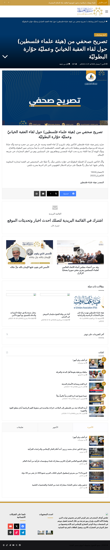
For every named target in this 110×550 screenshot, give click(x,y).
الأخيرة (90, 427)
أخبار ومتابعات (92, 21)
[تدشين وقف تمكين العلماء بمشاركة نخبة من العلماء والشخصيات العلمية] (96, 489)
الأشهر (55, 427)
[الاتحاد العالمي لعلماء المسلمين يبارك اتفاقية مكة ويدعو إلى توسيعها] (49, 533)
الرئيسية (102, 21)
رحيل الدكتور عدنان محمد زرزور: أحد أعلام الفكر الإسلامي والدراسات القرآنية (57, 449)
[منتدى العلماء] (89, 11)
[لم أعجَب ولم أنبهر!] (96, 364)
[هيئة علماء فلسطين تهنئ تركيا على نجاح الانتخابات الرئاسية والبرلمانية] (89, 301)
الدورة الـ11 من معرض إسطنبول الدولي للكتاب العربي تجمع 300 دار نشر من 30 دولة (54, 473)
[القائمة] (106, 12)
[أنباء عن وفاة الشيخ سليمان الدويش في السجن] (55, 302)
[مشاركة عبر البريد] (43, 193)
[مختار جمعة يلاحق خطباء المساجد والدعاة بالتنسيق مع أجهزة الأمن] (21, 301)
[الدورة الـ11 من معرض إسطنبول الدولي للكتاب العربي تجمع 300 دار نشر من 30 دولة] (96, 477)
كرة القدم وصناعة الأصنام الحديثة (74, 384)
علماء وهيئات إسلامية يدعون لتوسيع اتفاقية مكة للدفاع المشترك (72, 3)
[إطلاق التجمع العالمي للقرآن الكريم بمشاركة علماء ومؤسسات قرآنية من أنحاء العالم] (96, 465)
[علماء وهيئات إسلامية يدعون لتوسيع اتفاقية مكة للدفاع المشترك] (33, 527)
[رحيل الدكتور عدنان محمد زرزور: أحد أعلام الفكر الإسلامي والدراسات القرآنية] (96, 453)
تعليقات (20, 427)
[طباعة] (36, 193)
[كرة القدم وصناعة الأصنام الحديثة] (96, 388)
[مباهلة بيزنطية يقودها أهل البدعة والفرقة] (96, 376)
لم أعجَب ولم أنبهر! (80, 360)
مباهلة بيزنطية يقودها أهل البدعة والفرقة (71, 372)
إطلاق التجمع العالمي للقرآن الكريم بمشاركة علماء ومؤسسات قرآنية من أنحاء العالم (55, 461)
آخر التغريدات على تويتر (94, 334)
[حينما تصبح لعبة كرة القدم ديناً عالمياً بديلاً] (96, 400)
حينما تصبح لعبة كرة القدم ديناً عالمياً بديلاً (71, 396)
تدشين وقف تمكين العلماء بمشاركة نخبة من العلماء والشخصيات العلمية (59, 485)
